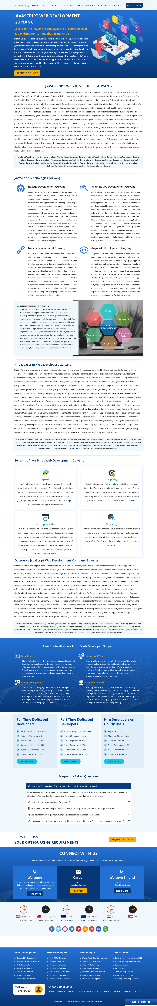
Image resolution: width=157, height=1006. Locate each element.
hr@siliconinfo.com (78, 885)
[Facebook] (52, 929)
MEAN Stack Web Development (28, 961)
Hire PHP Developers (57, 961)
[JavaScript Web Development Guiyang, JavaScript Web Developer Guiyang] (21, 5)
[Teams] (98, 929)
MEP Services (120, 968)
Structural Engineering (123, 965)
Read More (35, 893)
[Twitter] (58, 929)
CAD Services (104, 991)
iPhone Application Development (94, 958)
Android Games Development (93, 975)
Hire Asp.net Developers (59, 975)
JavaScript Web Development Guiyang (33, 157)
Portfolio (116, 991)
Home (51, 991)
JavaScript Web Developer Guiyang (99, 157)
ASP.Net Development (25, 968)
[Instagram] (65, 929)
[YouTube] (92, 929)
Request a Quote (27, 73)
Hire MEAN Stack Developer (60, 978)
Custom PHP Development (27, 958)
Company (61, 991)
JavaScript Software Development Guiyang (63, 448)
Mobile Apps (91, 991)
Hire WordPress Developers (60, 972)
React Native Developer (91, 968)
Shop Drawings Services (124, 972)
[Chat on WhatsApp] (105, 929)
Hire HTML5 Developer (58, 958)
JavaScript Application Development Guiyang (112, 163)
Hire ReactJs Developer (58, 968)
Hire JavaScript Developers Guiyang (30, 439)
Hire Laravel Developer (58, 965)
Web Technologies (75, 991)
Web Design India (23, 965)
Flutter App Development (91, 978)
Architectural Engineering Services (127, 961)
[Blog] (85, 929)
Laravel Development (25, 972)
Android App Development (92, 961)
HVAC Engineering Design (124, 975)
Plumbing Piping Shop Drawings (127, 978)
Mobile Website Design (91, 965)
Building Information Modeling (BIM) (128, 958)
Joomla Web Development (27, 978)
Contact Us (135, 991)
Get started (27, 761)
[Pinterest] (78, 929)
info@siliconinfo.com (122, 885)
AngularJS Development (25, 975)
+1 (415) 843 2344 (23, 990)
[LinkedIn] (72, 929)
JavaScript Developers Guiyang (69, 626)
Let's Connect (134, 5)
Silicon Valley (80, 1001)
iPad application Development (93, 972)
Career (125, 991)
